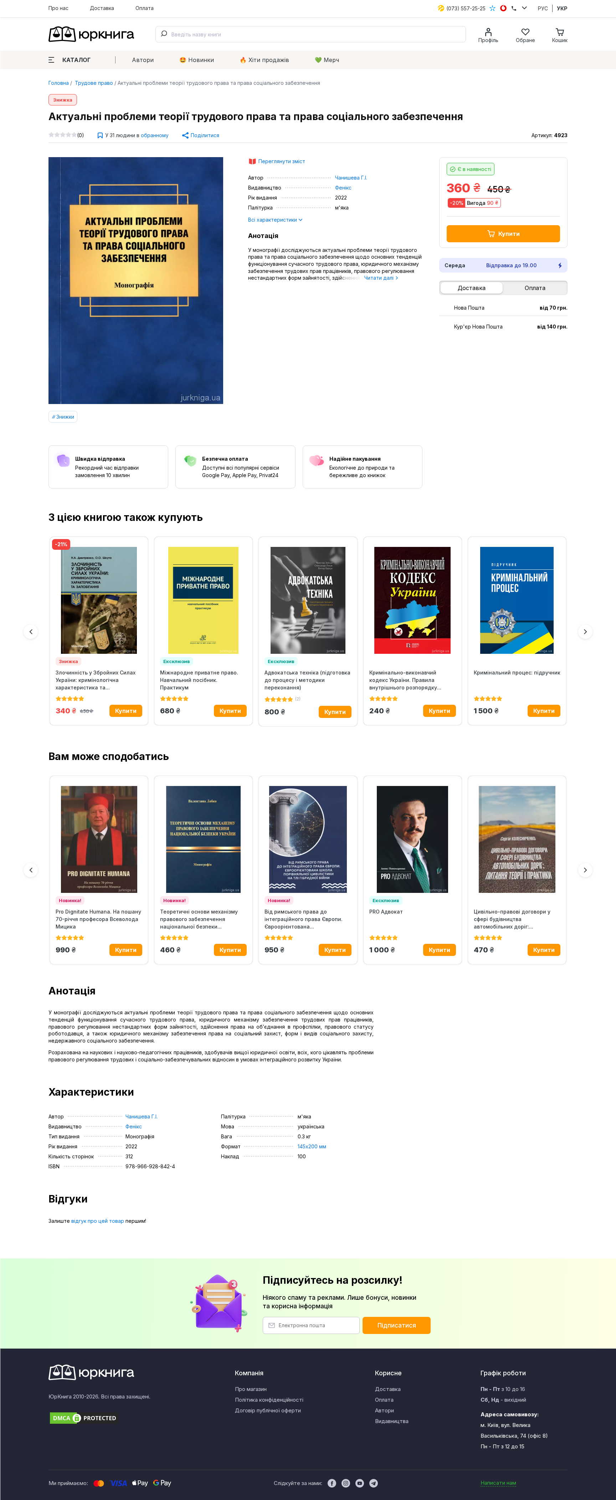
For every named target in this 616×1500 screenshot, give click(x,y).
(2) (298, 699)
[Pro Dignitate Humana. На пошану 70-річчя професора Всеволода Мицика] (99, 839)
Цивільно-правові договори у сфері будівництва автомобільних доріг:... (512, 919)
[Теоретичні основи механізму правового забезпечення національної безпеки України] (203, 839)
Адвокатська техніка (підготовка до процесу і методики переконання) (307, 679)
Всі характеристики (273, 220)
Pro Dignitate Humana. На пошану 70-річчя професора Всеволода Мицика (98, 919)
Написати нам (498, 1482)
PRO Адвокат (386, 912)
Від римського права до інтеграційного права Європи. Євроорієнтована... (304, 919)
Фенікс (343, 188)
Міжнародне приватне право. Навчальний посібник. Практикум (199, 679)
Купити (509, 233)
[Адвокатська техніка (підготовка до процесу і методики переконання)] (308, 600)
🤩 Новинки (196, 59)
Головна (58, 83)
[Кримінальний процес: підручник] (517, 600)
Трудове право (93, 83)
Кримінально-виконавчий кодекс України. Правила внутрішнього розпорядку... (405, 679)
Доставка (102, 8)
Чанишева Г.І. (351, 178)
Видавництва (392, 1421)
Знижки (65, 417)
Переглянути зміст (281, 161)
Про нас (58, 8)
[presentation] (31, 632)
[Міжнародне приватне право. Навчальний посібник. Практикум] (203, 600)
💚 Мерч (327, 59)
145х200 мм (312, 1146)
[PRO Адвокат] (412, 839)
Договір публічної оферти (268, 1410)
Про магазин (251, 1389)
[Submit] (163, 34)
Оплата (144, 8)
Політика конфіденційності (269, 1399)
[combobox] (310, 34)
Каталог (76, 59)
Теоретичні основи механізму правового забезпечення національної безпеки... (199, 919)
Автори (143, 59)
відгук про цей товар (97, 1221)
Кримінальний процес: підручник (517, 672)
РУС (543, 8)
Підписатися (397, 1325)
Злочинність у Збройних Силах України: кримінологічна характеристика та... (95, 679)
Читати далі (379, 278)
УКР (562, 8)
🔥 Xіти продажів (264, 59)
